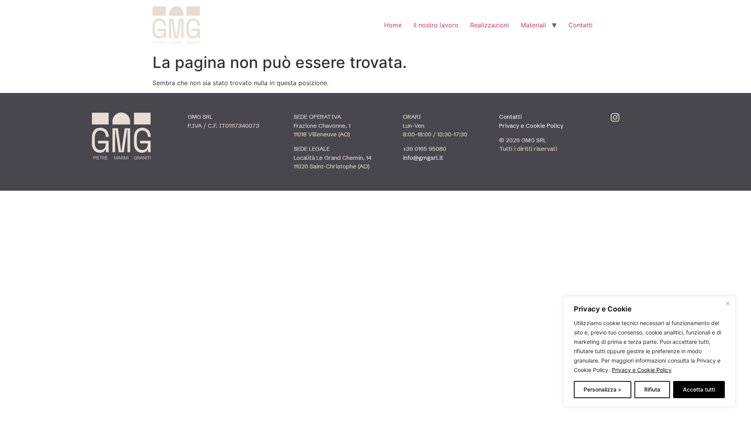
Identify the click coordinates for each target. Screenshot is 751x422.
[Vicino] (728, 304)
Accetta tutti (699, 389)
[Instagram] (615, 117)
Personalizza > (603, 389)
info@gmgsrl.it (423, 157)
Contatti (580, 25)
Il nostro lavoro (435, 25)
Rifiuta (652, 389)
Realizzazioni (489, 25)
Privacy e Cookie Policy (642, 370)
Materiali (533, 25)
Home (393, 25)
